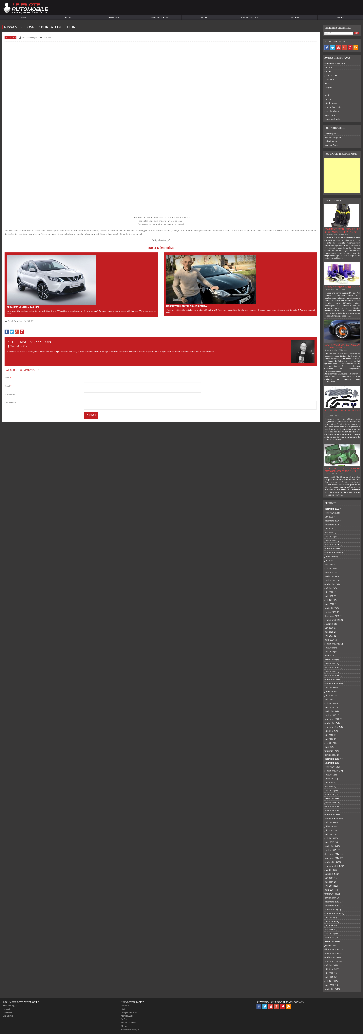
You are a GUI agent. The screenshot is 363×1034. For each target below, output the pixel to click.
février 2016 (330, 798)
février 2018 (330, 711)
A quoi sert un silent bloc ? (342, 287)
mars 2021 (329, 639)
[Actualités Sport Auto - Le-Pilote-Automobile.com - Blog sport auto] (25, 8)
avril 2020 (329, 651)
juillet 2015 (329, 826)
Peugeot (328, 87)
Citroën (327, 71)
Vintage (340, 17)
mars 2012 (329, 985)
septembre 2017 (332, 727)
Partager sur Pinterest (22, 332)
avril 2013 (329, 933)
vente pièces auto (332, 107)
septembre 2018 (332, 683)
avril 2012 (329, 981)
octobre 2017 (330, 723)
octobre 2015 (330, 814)
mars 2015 (329, 842)
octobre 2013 (330, 909)
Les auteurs (8, 1016)
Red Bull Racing (330, 141)
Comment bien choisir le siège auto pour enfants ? (342, 230)
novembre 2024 (331, 524)
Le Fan (204, 17)
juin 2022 (328, 592)
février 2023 (330, 576)
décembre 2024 (331, 520)
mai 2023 (328, 564)
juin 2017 (328, 735)
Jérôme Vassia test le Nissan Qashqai (186, 306)
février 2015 (330, 846)
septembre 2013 (332, 913)
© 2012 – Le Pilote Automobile (21, 1002)
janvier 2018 (330, 715)
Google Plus (344, 47)
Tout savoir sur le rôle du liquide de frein (342, 346)
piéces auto (329, 115)
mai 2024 (328, 532)
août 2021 (329, 624)
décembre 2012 (331, 949)
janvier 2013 (330, 945)
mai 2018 (328, 699)
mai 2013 (328, 929)
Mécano (295, 17)
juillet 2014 (329, 874)
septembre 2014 (332, 866)
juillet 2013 (329, 921)
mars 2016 (329, 794)
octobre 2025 (330, 512)
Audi (326, 95)
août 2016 (329, 774)
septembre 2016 (332, 770)
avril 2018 (329, 703)
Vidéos (22, 17)
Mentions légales (10, 1005)
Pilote (68, 17)
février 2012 (330, 989)
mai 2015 (328, 834)
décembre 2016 (331, 758)
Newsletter (7, 1012)
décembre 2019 (331, 667)
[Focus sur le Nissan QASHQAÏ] (51, 279)
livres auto (329, 79)
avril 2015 (329, 838)
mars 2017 (329, 747)
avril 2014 (329, 885)
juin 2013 (328, 925)
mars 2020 (329, 655)
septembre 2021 (332, 620)
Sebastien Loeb (331, 111)
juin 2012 (328, 973)
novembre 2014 (331, 858)
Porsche (328, 99)
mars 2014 (329, 889)
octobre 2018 (330, 679)
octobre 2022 (330, 584)
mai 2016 (328, 786)
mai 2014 (328, 881)
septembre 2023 (332, 552)
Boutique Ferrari (331, 145)
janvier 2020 (330, 663)
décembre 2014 (331, 854)
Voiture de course (249, 17)
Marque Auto (127, 1016)
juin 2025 (328, 516)
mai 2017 (328, 739)
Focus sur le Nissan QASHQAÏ (23, 307)
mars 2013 (329, 937)
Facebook (326, 47)
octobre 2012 (330, 957)
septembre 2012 (332, 961)
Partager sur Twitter (12, 332)
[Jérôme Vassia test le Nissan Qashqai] (211, 279)
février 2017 (330, 751)
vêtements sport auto (334, 63)
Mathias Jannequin (29, 37)
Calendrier (113, 17)
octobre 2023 (330, 548)
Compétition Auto (159, 17)
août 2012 (329, 965)
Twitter (332, 47)
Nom (8, 377)
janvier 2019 (330, 671)
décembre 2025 (331, 508)
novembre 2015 (331, 810)
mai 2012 (328, 977)
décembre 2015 (331, 806)
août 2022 (329, 588)
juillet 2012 (329, 969)
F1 (325, 91)
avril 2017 (329, 743)
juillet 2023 (329, 556)
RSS (355, 47)
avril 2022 (329, 600)
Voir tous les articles (18, 346)
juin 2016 (328, 782)
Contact (6, 1009)
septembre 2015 (332, 818)
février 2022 (330, 608)
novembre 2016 (331, 762)
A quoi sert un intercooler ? (342, 412)
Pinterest (350, 47)
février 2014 (330, 893)
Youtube (338, 47)
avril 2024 (329, 536)
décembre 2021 (331, 616)
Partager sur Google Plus (17, 332)
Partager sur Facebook (7, 332)
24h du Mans (330, 103)
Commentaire (10, 402)
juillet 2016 (329, 778)
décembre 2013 (331, 901)
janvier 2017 (330, 754)
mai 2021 (328, 631)
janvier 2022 (330, 612)
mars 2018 (329, 707)
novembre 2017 (331, 719)
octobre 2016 (330, 766)
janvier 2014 (330, 897)
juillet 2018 (329, 691)
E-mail (8, 386)
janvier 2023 (330, 580)
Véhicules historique (130, 1029)
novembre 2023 (331, 544)
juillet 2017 (329, 731)
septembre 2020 (332, 643)
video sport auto (332, 119)
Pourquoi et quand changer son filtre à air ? (342, 470)
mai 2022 (328, 596)
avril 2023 (329, 568)
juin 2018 (328, 695)
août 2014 (329, 870)
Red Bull (328, 67)
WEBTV (125, 1005)
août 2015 (329, 822)
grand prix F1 (330, 75)
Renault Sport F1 (331, 133)
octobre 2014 (330, 862)
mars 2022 (329, 604)
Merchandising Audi (332, 137)
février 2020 (330, 659)
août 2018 (329, 687)
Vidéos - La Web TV (25, 321)
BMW (326, 83)
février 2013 (330, 941)
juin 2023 (328, 560)
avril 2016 (329, 790)
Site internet (10, 394)
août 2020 (329, 647)
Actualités (12, 321)
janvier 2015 (330, 850)
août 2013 (329, 917)
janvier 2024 (330, 540)
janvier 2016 (330, 802)
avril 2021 (329, 635)
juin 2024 (328, 528)
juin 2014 (328, 878)
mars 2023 (329, 572)
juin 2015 (328, 830)
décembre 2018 (331, 675)
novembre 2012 (331, 953)
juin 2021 (328, 627)
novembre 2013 (331, 905)
